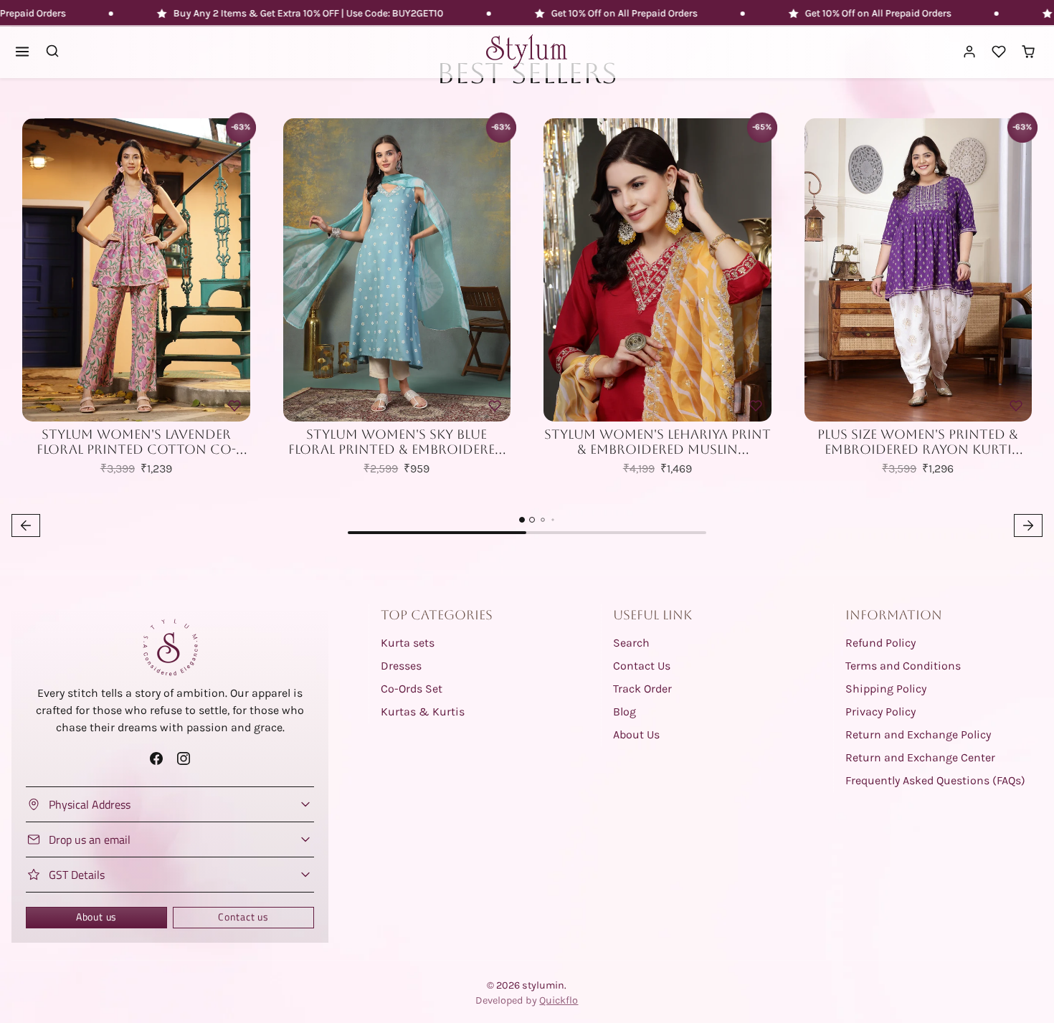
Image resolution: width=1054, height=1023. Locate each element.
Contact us (243, 917)
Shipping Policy (885, 688)
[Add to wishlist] (234, 406)
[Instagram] (183, 758)
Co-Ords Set (411, 688)
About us (96, 917)
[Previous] (36, 270)
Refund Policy (880, 643)
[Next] (236, 270)
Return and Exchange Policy (918, 734)
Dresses (401, 665)
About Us (636, 734)
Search (631, 643)
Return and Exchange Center (920, 757)
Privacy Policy (880, 711)
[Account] (969, 52)
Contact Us (641, 665)
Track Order (642, 688)
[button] (22, 52)
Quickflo (558, 1000)
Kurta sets (408, 643)
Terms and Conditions (903, 665)
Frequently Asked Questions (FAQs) (935, 780)
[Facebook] (156, 758)
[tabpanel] (527, 324)
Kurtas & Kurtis (423, 711)
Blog (624, 711)
